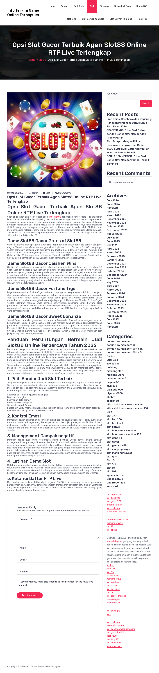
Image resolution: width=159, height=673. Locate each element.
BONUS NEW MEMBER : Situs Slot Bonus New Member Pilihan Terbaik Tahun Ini (128, 160)
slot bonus (113, 426)
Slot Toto (112, 460)
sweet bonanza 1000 (117, 519)
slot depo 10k (113, 498)
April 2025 (113, 248)
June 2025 (113, 241)
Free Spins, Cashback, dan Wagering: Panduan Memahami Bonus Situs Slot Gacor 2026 (129, 123)
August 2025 (115, 233)
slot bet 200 (114, 419)
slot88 (111, 467)
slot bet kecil (115, 423)
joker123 (142, 19)
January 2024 (115, 297)
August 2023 (115, 315)
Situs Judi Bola (122, 6)
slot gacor (113, 441)
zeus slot (112, 486)
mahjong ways (115, 374)
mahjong (112, 367)
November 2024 (116, 267)
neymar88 (113, 382)
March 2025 (114, 252)
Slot (92, 6)
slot (109, 614)
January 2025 (115, 259)
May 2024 (112, 282)
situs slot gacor (114, 541)
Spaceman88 (115, 478)
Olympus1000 (115, 389)
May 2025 (112, 245)
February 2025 (116, 256)
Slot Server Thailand (121, 19)
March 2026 (114, 215)
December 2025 (116, 219)
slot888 (112, 471)
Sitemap (104, 6)
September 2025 (117, 230)
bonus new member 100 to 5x (125, 352)
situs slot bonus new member (125, 404)
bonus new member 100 (121, 345)
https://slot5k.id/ (115, 625)
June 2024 (113, 278)
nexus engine (113, 599)
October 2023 (115, 308)
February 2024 (116, 293)
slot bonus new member (121, 430)
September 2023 (117, 312)
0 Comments (64, 193)
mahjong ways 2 (116, 378)
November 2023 (116, 304)
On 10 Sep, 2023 (15, 193)
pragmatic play (114, 504)
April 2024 (113, 286)
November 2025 (116, 222)
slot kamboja (113, 582)
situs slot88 (55, 217)
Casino (64, 6)
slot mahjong (113, 508)
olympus (112, 385)
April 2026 (113, 211)
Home (52, 6)
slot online (112, 530)
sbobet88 (113, 400)
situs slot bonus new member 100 (127, 408)
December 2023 (116, 300)
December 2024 (116, 263)
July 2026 (113, 200)
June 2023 (113, 323)
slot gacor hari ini (117, 445)
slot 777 (112, 415)
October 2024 (115, 271)
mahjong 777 (113, 639)
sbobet (111, 397)
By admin (33, 193)
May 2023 (112, 326)
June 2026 (113, 204)
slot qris (112, 456)
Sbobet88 (141, 6)
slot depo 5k (114, 438)
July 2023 (113, 319)
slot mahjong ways (118, 449)
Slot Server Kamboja (93, 19)
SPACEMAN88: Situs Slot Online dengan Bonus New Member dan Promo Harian (126, 134)
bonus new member (119, 341)
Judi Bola (79, 6)
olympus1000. (115, 393)
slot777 (111, 464)
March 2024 (114, 289)
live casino (113, 363)
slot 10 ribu (112, 585)
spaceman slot (116, 475)
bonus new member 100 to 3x (125, 348)
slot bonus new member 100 (124, 434)
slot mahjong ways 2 (119, 452)
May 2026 (112, 207)
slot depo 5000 (114, 642)
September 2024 (117, 274)
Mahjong (71, 19)
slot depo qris (113, 610)
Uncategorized (116, 482)
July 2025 (113, 237)
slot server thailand (116, 596)
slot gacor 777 (114, 501)
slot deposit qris (115, 494)
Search (112, 94)
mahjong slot (115, 371)
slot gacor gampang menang (121, 629)
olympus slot (113, 575)
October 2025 (115, 226)
